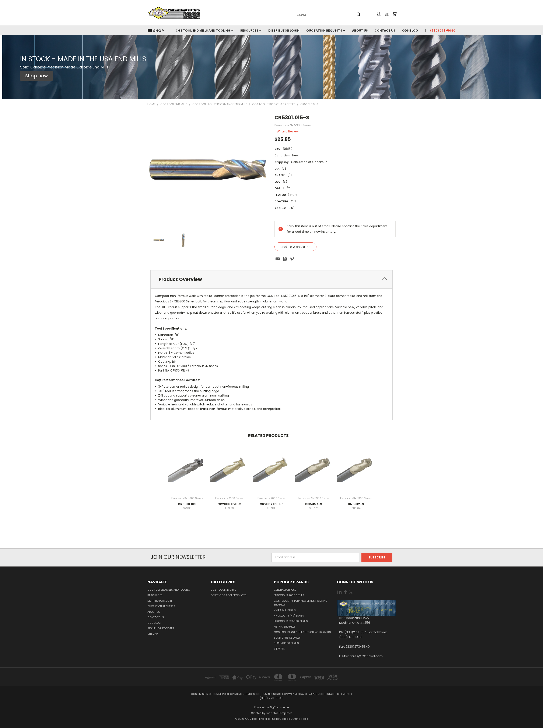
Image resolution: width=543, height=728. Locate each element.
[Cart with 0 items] (394, 14)
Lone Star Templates (279, 713)
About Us (360, 30)
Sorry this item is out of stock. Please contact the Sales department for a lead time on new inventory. (272, 471)
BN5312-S (356, 504)
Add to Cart (187, 471)
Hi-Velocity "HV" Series (289, 615)
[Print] (285, 259)
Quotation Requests (324, 30)
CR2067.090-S (272, 504)
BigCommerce (279, 707)
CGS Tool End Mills (223, 590)
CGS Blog (410, 30)
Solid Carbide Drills (287, 637)
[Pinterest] (292, 259)
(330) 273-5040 (442, 30)
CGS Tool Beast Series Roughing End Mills (302, 632)
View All (279, 648)
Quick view (187, 464)
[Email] (278, 259)
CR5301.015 (187, 504)
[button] (36, 76)
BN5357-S (313, 504)
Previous (532, 715)
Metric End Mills (285, 626)
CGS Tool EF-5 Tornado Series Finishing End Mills (300, 602)
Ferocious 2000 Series (289, 595)
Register (168, 628)
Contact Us (385, 30)
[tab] (271, 279)
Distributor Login (283, 30)
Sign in (152, 628)
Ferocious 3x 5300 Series (291, 621)
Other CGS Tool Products (228, 595)
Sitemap (152, 634)
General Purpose (285, 590)
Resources (249, 30)
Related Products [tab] (268, 435)
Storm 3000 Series (286, 643)
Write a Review (287, 131)
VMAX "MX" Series (285, 610)
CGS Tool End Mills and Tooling (203, 30)
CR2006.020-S (229, 504)
